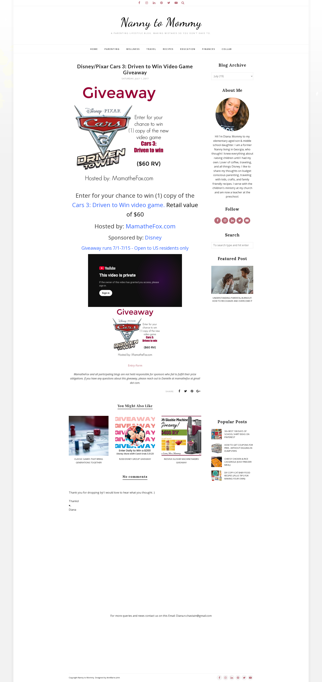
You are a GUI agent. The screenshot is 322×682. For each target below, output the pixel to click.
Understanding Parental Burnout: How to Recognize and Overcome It (232, 299)
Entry (131, 365)
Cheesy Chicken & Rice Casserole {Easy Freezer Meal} (238, 461)
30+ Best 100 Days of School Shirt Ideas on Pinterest (236, 434)
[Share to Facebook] (179, 391)
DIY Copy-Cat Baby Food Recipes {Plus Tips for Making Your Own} (237, 475)
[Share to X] (185, 391)
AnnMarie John (113, 677)
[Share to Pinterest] (192, 391)
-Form (138, 365)
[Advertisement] (232, 361)
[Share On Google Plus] (198, 391)
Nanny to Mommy (161, 22)
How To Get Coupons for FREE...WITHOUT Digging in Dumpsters (238, 447)
